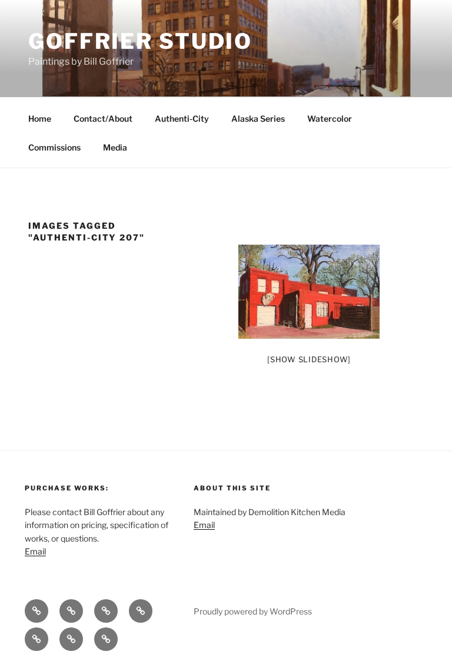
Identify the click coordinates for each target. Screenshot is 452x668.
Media (115, 147)
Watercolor (329, 118)
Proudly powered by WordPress (253, 611)
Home (39, 118)
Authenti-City (182, 118)
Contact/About (103, 118)
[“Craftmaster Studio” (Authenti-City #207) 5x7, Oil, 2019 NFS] (309, 292)
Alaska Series (258, 118)
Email (35, 551)
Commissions (54, 147)
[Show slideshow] (309, 359)
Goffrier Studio (140, 41)
